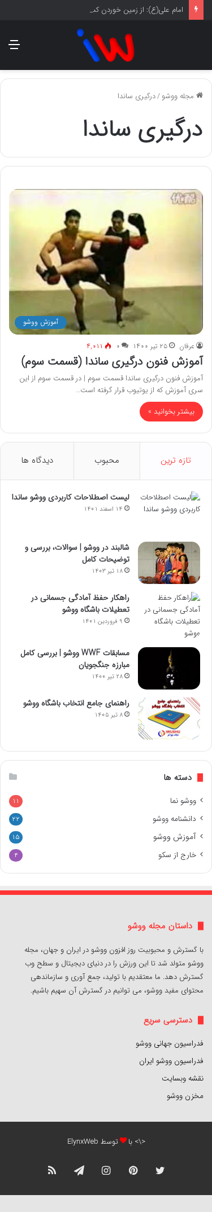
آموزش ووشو (174, 837)
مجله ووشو (179, 96)
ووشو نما (183, 801)
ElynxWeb (82, 1142)
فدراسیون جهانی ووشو (170, 1043)
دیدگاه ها (37, 460)
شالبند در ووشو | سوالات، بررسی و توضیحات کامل (77, 553)
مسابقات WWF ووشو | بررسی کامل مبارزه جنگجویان (74, 659)
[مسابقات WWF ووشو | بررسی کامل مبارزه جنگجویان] (169, 668)
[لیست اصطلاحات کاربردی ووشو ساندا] (169, 512)
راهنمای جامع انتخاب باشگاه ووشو (76, 703)
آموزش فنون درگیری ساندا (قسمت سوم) (112, 361)
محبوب (106, 460)
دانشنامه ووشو (174, 819)
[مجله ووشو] (106, 45)
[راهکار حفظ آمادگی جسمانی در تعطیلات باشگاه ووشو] (169, 615)
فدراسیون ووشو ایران (171, 1061)
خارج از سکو (177, 855)
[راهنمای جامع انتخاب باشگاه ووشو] (169, 718)
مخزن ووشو (185, 1096)
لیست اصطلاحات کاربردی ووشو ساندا (70, 497)
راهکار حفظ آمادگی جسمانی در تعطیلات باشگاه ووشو (80, 603)
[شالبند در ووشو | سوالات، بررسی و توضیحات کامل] (169, 563)
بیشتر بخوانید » (171, 412)
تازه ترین (176, 460)
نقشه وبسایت (183, 1078)
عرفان (186, 346)
